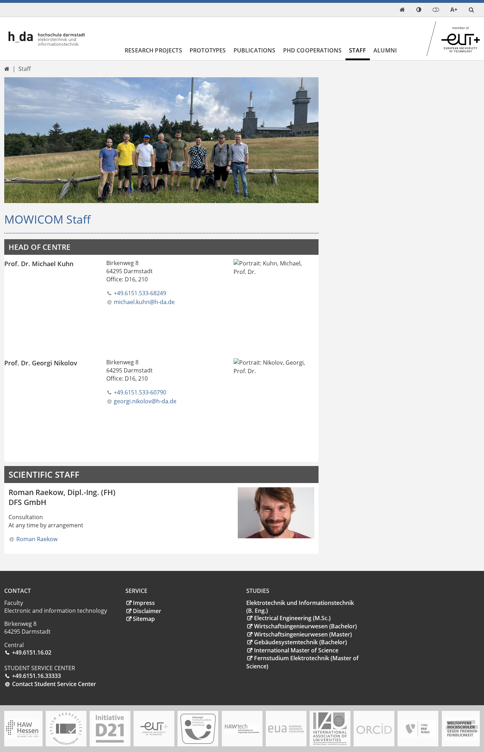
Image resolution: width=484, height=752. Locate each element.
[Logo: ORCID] (374, 728)
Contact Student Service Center (54, 684)
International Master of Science (296, 650)
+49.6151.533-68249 (140, 293)
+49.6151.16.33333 (36, 676)
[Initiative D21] (110, 728)
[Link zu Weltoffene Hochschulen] (462, 729)
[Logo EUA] (286, 729)
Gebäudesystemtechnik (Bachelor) (300, 642)
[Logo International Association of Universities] (330, 729)
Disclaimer (147, 611)
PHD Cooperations (312, 50)
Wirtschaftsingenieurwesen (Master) (303, 634)
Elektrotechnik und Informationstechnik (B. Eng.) (300, 606)
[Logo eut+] (154, 728)
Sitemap (144, 619)
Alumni (385, 50)
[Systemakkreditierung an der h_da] (66, 728)
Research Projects (153, 50)
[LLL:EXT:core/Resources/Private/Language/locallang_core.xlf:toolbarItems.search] (471, 10)
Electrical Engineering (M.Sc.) (292, 618)
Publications (254, 50)
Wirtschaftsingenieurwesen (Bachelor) (305, 626)
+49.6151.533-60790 (140, 392)
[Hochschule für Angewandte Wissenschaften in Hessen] (22, 729)
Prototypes (208, 50)
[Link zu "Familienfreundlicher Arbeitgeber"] (198, 729)
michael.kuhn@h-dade (144, 302)
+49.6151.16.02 (31, 652)
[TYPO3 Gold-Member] (418, 729)
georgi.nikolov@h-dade (145, 401)
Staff (357, 50)
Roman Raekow (36, 539)
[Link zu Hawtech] (242, 728)
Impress (144, 603)
